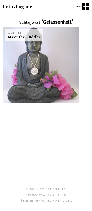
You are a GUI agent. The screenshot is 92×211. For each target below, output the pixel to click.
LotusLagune (17, 6)
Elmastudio (60, 200)
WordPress (54, 195)
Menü (80, 6)
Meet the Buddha (24, 37)
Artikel (15, 32)
